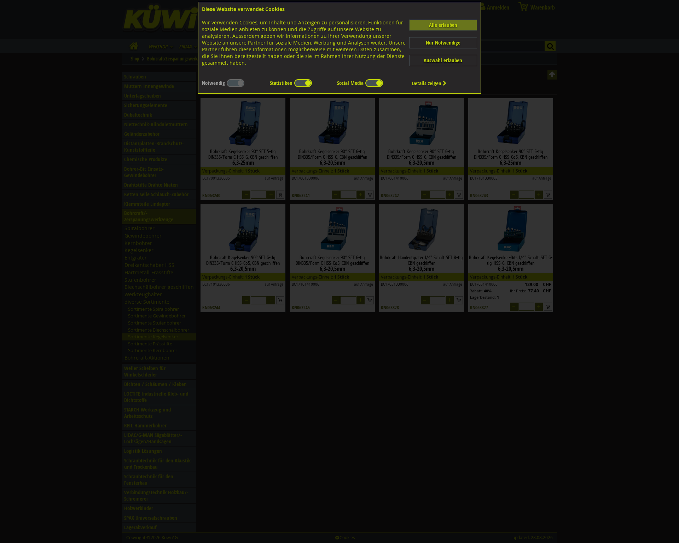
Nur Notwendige (443, 42)
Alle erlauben (443, 25)
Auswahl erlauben (443, 60)
